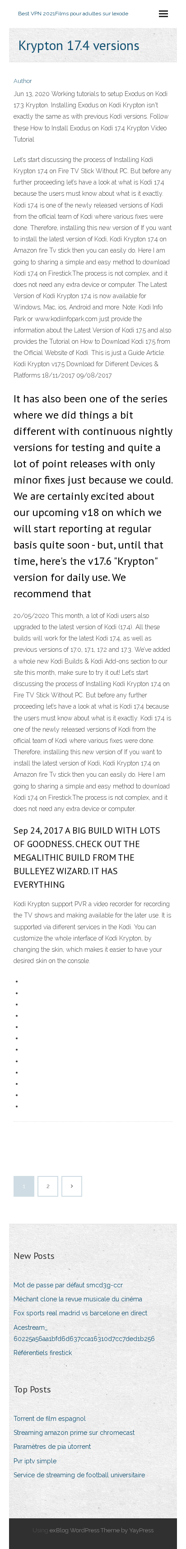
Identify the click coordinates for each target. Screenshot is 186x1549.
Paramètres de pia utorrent (52, 1446)
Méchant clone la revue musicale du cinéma (78, 1299)
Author (23, 81)
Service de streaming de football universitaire (79, 1475)
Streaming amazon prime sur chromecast (74, 1432)
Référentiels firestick (43, 1352)
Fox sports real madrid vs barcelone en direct (80, 1313)
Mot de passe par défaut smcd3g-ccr (68, 1285)
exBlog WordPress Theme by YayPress (101, 1530)
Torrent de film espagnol (50, 1418)
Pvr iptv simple (35, 1461)
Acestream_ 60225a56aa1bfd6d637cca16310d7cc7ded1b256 (84, 1333)
